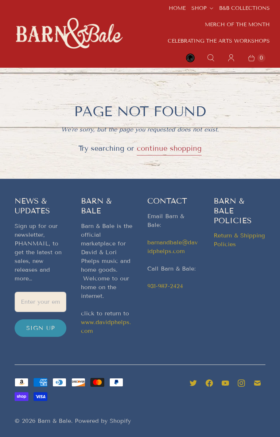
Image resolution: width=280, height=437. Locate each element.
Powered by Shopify (103, 420)
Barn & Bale (54, 420)
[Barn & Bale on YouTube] (225, 383)
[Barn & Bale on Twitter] (193, 383)
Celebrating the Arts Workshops (219, 41)
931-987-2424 (165, 286)
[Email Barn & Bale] (257, 383)
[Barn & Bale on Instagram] (241, 383)
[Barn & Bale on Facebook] (209, 383)
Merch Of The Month (237, 24)
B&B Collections (244, 8)
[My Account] (231, 58)
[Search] (211, 58)
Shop (199, 8)
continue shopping (169, 148)
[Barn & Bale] (69, 33)
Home (177, 8)
